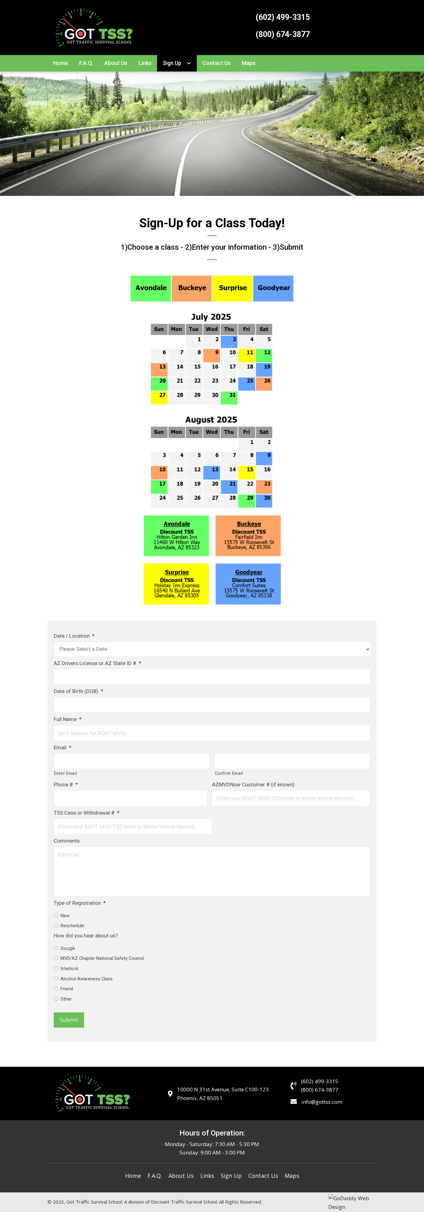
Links (207, 1175)
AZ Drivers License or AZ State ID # (97, 663)
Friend (67, 989)
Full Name (68, 719)
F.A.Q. (154, 1175)
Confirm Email (229, 773)
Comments (67, 841)
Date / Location (74, 636)
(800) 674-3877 (282, 34)
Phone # (66, 784)
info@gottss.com (321, 1101)
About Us (181, 1175)
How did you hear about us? (86, 935)
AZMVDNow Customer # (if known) (253, 784)
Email (62, 747)
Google (68, 948)
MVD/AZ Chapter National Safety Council (102, 958)
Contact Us (263, 1175)
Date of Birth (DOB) (78, 691)
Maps (292, 1175)
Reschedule (72, 925)
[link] (60, 63)
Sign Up (231, 1175)
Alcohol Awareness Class (87, 979)
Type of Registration (80, 903)
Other (66, 999)
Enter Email (65, 773)
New (65, 915)
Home (133, 1175)
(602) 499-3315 (282, 17)
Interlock (69, 968)
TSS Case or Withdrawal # (87, 813)
